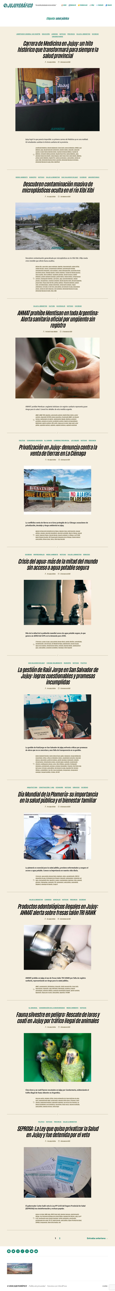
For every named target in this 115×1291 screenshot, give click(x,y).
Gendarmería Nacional (45, 1102)
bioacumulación (67, 266)
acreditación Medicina (41, 148)
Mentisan (68, 419)
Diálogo (37, 1216)
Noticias (63, 34)
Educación (46, 34)
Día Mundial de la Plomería (52, 878)
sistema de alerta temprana (47, 289)
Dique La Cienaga (73, 533)
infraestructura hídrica (52, 645)
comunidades (78, 641)
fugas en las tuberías (40, 645)
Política (22, 440)
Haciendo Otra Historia (68, 1216)
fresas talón (75, 986)
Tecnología (61, 647)
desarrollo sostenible (62, 533)
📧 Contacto (99, 5)
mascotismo (58, 1104)
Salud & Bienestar (83, 34)
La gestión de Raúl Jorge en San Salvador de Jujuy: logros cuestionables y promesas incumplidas (57, 675)
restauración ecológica (65, 285)
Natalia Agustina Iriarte (65, 280)
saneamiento (74, 882)
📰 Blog (91, 5)
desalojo (42, 533)
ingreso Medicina (70, 154)
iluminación (70, 760)
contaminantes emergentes (42, 270)
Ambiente (47, 1098)
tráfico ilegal (55, 1106)
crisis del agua (47, 643)
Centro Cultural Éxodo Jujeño (56, 756)
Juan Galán (56, 278)
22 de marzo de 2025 (65, 574)
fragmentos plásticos (57, 274)
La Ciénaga (70, 535)
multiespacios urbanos (46, 764)
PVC (55, 882)
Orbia (75, 880)
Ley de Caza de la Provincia (70, 1102)
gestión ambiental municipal (48, 276)
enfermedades (69, 878)
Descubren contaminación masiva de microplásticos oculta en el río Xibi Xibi (57, 186)
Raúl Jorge (38, 768)
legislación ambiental (57, 1102)
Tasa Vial (50, 770)
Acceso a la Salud (39, 1214)
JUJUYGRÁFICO (20, 1286)
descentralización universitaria (51, 150)
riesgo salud (71, 423)
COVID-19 (77, 876)
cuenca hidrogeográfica (64, 270)
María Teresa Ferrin (64, 156)
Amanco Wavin (61, 641)
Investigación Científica (47, 278)
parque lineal (38, 283)
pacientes (67, 988)
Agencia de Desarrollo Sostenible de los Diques (47, 531)
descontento (43, 760)
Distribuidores (50, 986)
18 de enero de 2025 (65, 1027)
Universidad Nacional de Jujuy (42, 162)
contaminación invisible (69, 268)
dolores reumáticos (56, 417)
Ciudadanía (67, 756)
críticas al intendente (52, 758)
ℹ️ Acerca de (72, 5)
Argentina (60, 266)
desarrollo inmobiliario (51, 533)
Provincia (71, 34)
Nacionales (60, 306)
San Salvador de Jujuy (69, 177)
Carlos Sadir (61, 148)
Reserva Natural (76, 537)
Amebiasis (59, 876)
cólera (64, 876)
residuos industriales (53, 285)
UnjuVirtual (57, 162)
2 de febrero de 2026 (65, 196)
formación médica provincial (48, 154)
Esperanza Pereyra (43, 535)
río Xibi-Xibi (51, 287)
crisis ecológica (54, 270)
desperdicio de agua (40, 878)
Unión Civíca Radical (53, 1222)
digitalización (66, 643)
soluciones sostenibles (52, 647)
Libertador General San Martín (28, 34)
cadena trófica (75, 266)
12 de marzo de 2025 (65, 688)
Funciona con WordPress (57, 1286)
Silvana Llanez (46, 539)
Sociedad (95, 34)
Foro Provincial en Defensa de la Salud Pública (51, 1216)
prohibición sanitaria (58, 421)
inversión (61, 645)
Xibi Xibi (58, 772)
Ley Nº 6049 (77, 535)
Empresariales (39, 554)
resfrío (55, 423)
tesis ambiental (58, 289)
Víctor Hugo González (59, 539)
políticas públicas (58, 283)
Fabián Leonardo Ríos (66, 986)
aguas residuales (52, 266)
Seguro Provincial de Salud (74, 1220)
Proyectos (69, 766)
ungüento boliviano (60, 425)
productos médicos (47, 990)
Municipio (32, 177)
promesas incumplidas (61, 766)
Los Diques (75, 440)
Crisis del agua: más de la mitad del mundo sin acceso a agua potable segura (57, 564)
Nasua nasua (65, 1104)
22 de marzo (38, 641)
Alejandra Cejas (63, 531)
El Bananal (33, 1008)
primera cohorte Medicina (41, 158)
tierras (52, 539)
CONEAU (76, 148)
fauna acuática (39, 274)
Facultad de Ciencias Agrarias (72, 272)
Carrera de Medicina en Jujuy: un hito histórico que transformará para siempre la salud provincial (57, 49)
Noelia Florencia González (41, 537)
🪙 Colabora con (82, 5)
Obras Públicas (60, 764)
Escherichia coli (77, 878)
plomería (79, 880)
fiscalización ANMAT (67, 417)
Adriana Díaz (38, 266)
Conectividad (38, 758)
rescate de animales (74, 1104)
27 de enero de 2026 (67, 331)
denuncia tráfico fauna (64, 1100)
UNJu (52, 162)
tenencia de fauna (47, 1106)
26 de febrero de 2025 (65, 919)
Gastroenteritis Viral (44, 880)
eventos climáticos (60, 272)
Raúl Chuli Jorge (77, 766)
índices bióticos (68, 276)
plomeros (37, 882)
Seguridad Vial (69, 768)
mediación (66, 762)
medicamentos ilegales (59, 419)
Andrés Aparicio (71, 531)
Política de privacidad (37, 1286)
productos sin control (47, 421)
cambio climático (69, 641)
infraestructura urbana (49, 762)
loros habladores (50, 1104)
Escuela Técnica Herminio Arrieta (48, 152)
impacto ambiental (62, 535)
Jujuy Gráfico (52, 62)
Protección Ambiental (69, 283)
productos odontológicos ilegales (61, 990)
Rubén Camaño (56, 1220)
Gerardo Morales (53, 535)
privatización (72, 1218)
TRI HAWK (67, 992)
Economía (59, 787)
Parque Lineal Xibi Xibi (48, 283)
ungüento (52, 425)
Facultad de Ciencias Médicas (64, 152)
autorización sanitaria (56, 415)
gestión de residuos (52, 760)
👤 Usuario (108, 5)
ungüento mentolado (71, 425)
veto (60, 1222)
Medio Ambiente (22, 177)
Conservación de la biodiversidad (52, 1008)
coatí (36, 1100)
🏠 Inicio (63, 5)
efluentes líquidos (50, 272)
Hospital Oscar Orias (61, 154)
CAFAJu (51, 1098)
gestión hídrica (60, 276)
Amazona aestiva (39, 1098)
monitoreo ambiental (53, 280)
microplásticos (44, 280)
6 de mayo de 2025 (65, 459)
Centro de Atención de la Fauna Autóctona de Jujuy (66, 1098)
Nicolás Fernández (53, 1218)
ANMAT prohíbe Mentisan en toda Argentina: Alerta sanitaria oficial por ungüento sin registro (57, 318)
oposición (66, 764)
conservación (54, 1100)
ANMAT (37, 415)
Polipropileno (44, 882)
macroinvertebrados (67, 278)
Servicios (86, 554)
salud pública (70, 158)
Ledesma (54, 34)
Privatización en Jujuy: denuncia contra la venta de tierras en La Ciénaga (57, 449)
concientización (39, 643)
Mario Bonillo (72, 156)
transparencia (66, 770)
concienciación (43, 986)
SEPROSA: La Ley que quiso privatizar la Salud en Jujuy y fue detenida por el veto (57, 1131)
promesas (52, 766)
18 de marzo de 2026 (65, 62)
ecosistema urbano (40, 272)
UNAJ (40, 160)
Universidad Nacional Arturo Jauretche (51, 160)
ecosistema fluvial (75, 270)
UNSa (55, 291)
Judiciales (57, 899)
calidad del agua (39, 268)
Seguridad (62, 992)
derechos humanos (65, 1214)
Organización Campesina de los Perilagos (61, 537)
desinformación (75, 1214)
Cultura (52, 306)
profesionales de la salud (41, 1220)
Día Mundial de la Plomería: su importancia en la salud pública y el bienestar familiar (57, 796)
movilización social (43, 1218)
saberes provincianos (61, 158)
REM (52, 423)
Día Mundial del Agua (57, 643)
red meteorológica (43, 285)
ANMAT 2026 (42, 415)
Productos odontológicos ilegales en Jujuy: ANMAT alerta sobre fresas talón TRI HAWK (57, 909)
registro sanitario (46, 423)
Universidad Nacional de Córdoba (70, 160)
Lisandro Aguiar (59, 762)
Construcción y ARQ (46, 787)
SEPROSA (37, 1222)
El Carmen (48, 440)
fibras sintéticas (48, 274)
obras (54, 764)
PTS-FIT (50, 1220)
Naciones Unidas (68, 645)
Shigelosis (38, 884)
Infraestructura (39, 762)
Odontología (61, 988)
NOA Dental (54, 988)
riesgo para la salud (63, 423)
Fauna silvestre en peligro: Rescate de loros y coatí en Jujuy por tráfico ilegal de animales (57, 1017)
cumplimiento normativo (68, 758)
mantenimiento (64, 880)
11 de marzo (38, 876)
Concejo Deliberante (54, 663)
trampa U (55, 884)
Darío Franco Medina (52, 331)
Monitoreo (70, 880)
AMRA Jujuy (47, 1214)
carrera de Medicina (69, 148)
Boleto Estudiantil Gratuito (42, 756)
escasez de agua (74, 643)
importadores (38, 988)
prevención (51, 882)
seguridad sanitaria (45, 425)
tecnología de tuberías (46, 884)
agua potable (53, 641)
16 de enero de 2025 (65, 1141)
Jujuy (77, 154)
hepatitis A (52, 880)
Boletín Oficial (66, 415)
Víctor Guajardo (68, 647)
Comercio (48, 899)
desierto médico (64, 150)
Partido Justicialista (64, 1218)
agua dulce (45, 266)
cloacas (46, 268)
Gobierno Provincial (61, 440)
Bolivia (72, 415)
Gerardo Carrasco (68, 274)
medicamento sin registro (46, 419)
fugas (36, 880)
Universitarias (57, 36)
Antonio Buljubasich (52, 148)
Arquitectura (32, 787)
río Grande (44, 287)
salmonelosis (59, 882)
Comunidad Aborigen (35, 440)
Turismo (53, 772)
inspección (45, 988)
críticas (44, 758)
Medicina (79, 156)
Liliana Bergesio (55, 156)
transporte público (45, 772)
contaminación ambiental (55, 268)
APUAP (52, 1214)
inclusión (76, 760)
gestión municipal (62, 760)
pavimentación (45, 766)
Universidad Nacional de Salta (42, 291)
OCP (49, 537)
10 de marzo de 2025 (65, 806)
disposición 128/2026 (46, 417)
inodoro (57, 880)
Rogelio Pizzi (52, 158)
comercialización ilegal (44, 1100)
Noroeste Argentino (76, 280)
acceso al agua (46, 641)
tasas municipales (57, 770)
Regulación (38, 992)
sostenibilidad (43, 770)
